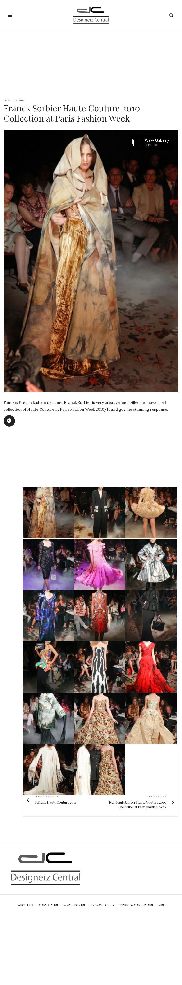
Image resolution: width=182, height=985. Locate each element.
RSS (161, 905)
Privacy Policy (102, 905)
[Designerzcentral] (91, 15)
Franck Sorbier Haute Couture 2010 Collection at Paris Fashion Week (72, 113)
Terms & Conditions (136, 905)
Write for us (74, 905)
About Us (25, 905)
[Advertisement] (91, 64)
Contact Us (48, 905)
